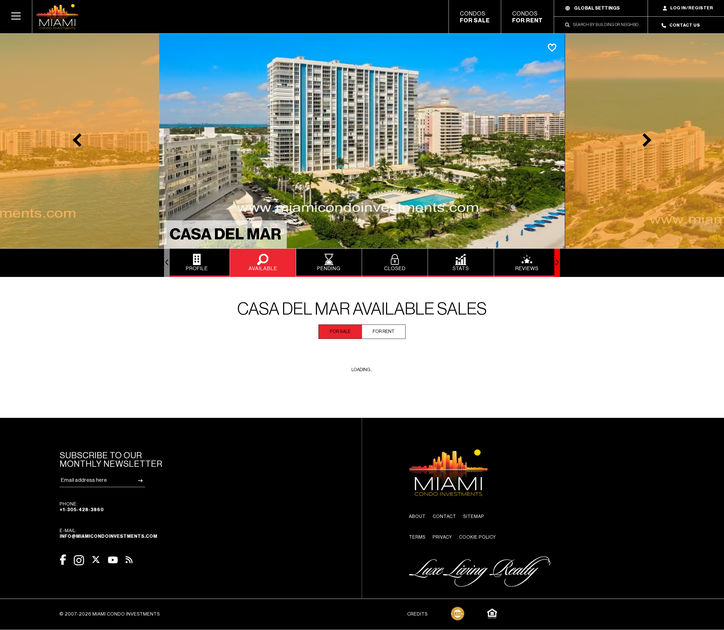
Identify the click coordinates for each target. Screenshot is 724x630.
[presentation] (167, 263)
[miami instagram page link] (79, 560)
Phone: (82, 507)
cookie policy (477, 537)
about (417, 516)
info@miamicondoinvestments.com (108, 536)
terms (417, 537)
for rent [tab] (384, 331)
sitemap (473, 516)
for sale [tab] (340, 331)
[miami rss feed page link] (129, 559)
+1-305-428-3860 (82, 510)
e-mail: (108, 533)
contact (444, 516)
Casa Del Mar (225, 234)
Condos (475, 17)
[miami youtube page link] (113, 560)
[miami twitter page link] (96, 559)
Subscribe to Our (111, 459)
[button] (16, 16)
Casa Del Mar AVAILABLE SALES (362, 309)
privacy (442, 537)
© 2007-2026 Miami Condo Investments (109, 614)
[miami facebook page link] (63, 559)
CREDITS (417, 614)
